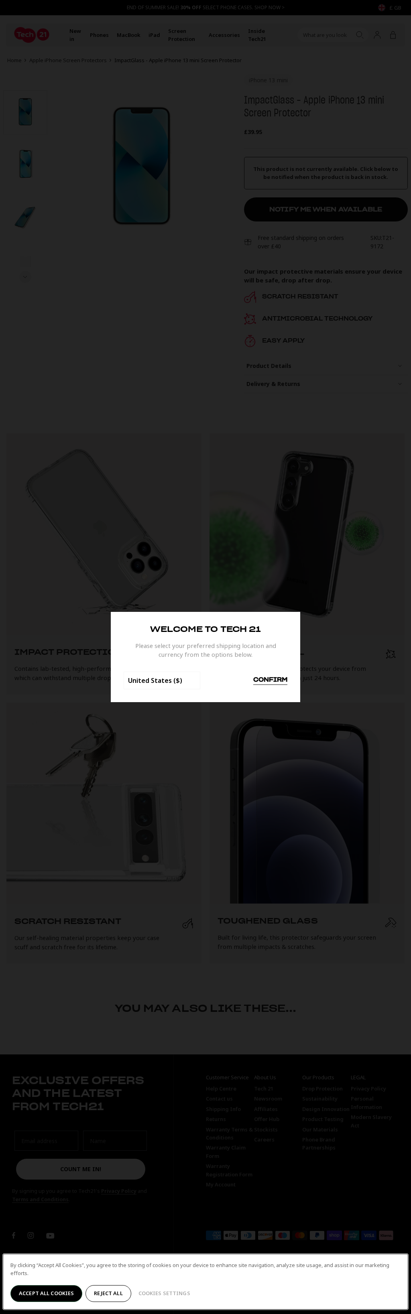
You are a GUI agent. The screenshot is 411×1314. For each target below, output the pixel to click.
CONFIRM (270, 680)
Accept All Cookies (46, 1293)
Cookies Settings (164, 1293)
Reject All (108, 1293)
